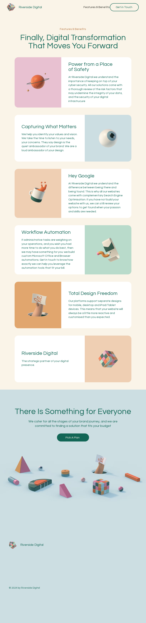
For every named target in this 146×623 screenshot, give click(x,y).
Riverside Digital (30, 7)
